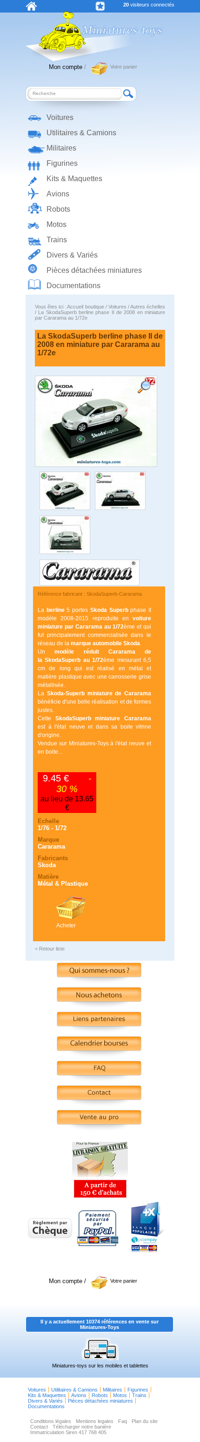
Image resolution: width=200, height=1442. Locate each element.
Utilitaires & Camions (81, 133)
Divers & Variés (72, 255)
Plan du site (145, 1421)
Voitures (60, 117)
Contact (39, 1426)
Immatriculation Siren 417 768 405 (68, 1432)
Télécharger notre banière (82, 1426)
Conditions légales (50, 1421)
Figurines (62, 163)
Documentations (73, 286)
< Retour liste (50, 948)
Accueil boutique (85, 306)
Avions (58, 194)
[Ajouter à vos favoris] (100, 6)
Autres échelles (147, 306)
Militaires (61, 148)
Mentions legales (94, 1421)
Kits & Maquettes (74, 179)
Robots (58, 209)
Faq (122, 1421)
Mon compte (65, 66)
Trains (57, 240)
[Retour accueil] (31, 9)
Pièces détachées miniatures (94, 270)
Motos (57, 224)
